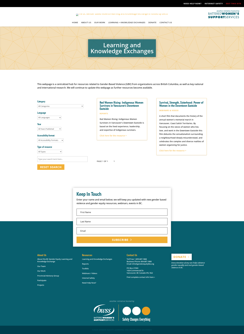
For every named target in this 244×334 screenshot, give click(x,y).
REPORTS (104, 113)
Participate (41, 280)
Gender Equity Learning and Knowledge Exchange (125, 330)
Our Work (41, 271)
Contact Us (166, 22)
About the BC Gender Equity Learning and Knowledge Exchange (54, 260)
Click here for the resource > (113, 135)
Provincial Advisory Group (48, 275)
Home (75, 22)
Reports (85, 264)
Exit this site (233, 4)
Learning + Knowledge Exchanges (126, 22)
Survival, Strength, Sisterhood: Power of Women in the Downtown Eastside (181, 104)
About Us (86, 22)
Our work (99, 22)
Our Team (41, 266)
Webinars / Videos (89, 273)
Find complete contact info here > (141, 277)
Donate (152, 22)
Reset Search (51, 167)
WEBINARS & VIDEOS (169, 110)
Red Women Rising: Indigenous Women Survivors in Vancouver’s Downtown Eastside (121, 106)
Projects (40, 285)
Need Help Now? (192, 4)
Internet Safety (214, 4)
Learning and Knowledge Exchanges (97, 259)
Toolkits (85, 268)
